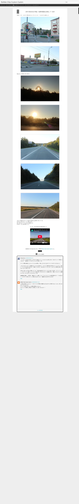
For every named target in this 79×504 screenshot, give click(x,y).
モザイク (17, 5)
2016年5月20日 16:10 (35, 282)
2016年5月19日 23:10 (29, 257)
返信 (21, 278)
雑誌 (13, 5)
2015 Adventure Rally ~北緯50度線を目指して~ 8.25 (40, 12)
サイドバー (22, 5)
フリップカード (9, 5)
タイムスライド (36, 5)
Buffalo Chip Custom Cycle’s (46, 248)
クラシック (3, 5)
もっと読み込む (40, 310)
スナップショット (28, 5)
